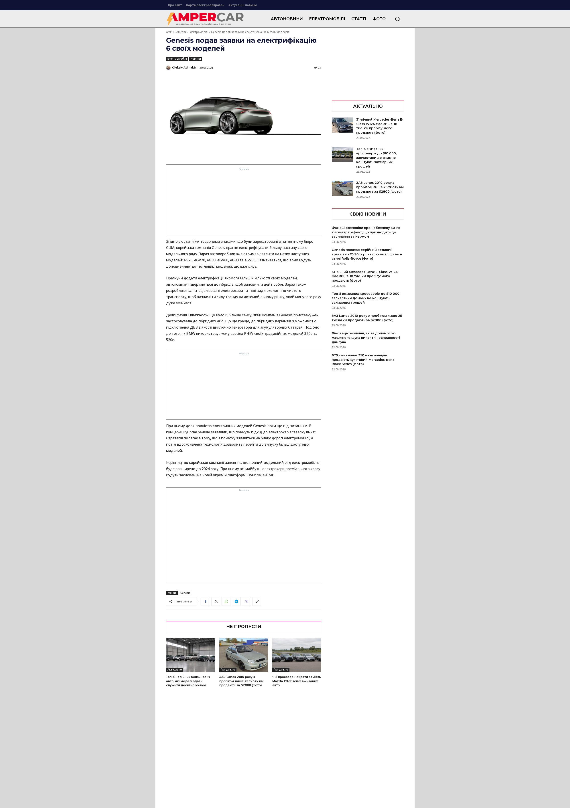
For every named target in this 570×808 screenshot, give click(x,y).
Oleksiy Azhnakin (184, 67)
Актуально (174, 669)
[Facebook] (205, 601)
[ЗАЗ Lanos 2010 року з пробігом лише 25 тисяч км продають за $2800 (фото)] (243, 655)
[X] (215, 601)
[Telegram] (236, 601)
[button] (397, 18)
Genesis (185, 592)
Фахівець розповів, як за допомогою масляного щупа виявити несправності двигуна (366, 337)
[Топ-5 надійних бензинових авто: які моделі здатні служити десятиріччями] (190, 655)
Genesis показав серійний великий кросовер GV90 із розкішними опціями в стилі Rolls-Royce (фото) (367, 254)
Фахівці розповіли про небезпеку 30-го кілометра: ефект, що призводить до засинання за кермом (366, 232)
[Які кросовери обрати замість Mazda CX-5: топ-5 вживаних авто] (296, 655)
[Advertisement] (244, 203)
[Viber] (246, 601)
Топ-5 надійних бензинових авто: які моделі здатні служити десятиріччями (188, 681)
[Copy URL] (256, 601)
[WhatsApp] (226, 601)
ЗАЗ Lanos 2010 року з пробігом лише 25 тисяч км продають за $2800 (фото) (241, 681)
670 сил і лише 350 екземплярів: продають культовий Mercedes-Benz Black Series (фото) (363, 359)
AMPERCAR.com (176, 32)
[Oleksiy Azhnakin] (168, 67)
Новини (196, 59)
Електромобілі (198, 32)
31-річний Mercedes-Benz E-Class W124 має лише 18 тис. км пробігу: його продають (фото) (379, 126)
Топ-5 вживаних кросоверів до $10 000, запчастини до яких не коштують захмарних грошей (376, 157)
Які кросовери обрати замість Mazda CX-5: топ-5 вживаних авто (296, 681)
